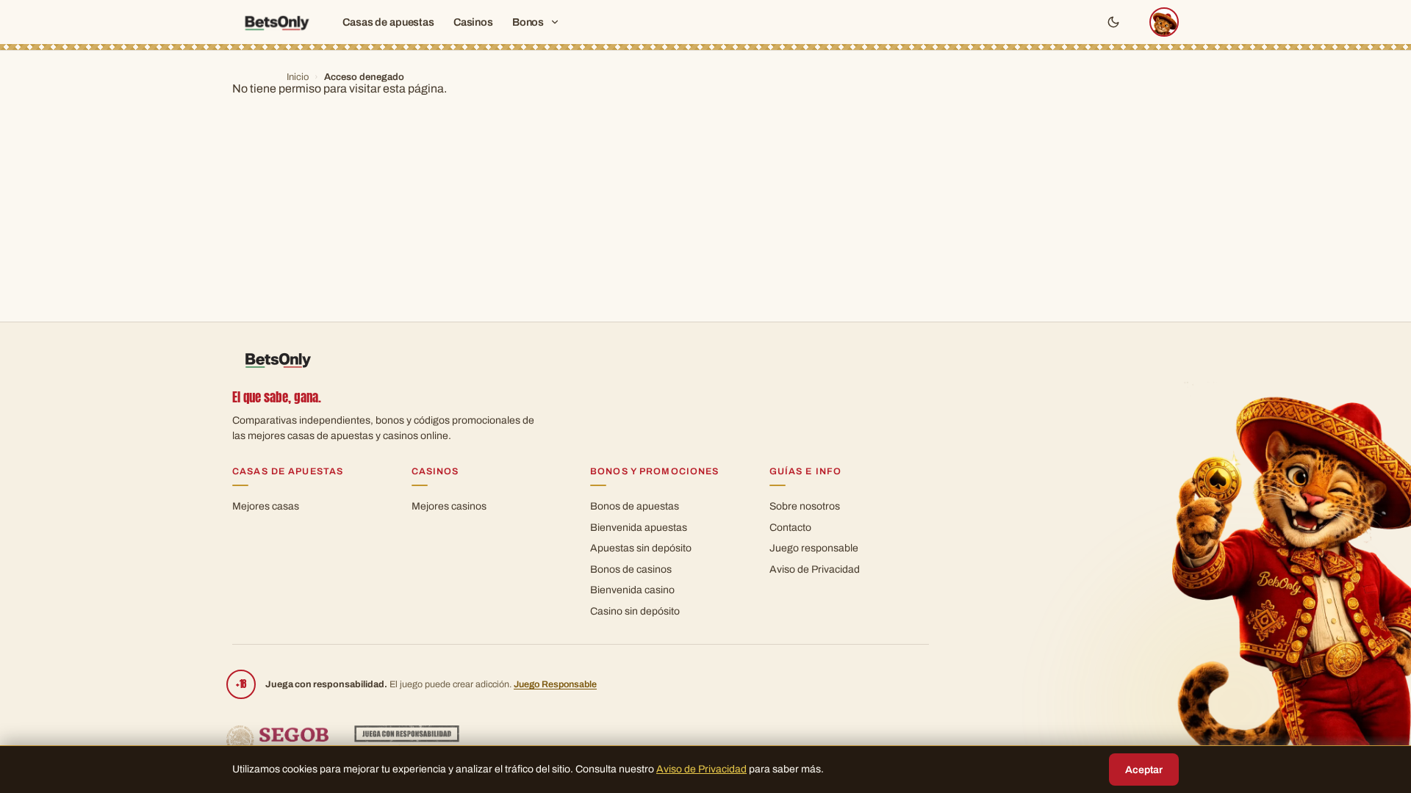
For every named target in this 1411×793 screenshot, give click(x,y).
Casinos (473, 22)
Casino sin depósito (635, 611)
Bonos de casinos (631, 569)
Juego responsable (813, 548)
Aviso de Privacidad (814, 569)
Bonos (528, 22)
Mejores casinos (449, 506)
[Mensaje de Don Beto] (1164, 22)
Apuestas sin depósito (641, 548)
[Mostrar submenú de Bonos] (555, 22)
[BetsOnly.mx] (276, 22)
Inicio (298, 77)
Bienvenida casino (632, 589)
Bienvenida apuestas (638, 527)
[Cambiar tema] (1113, 22)
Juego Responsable (555, 684)
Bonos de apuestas (634, 506)
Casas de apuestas (388, 22)
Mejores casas (265, 506)
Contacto (790, 527)
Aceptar (1144, 769)
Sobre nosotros (804, 506)
